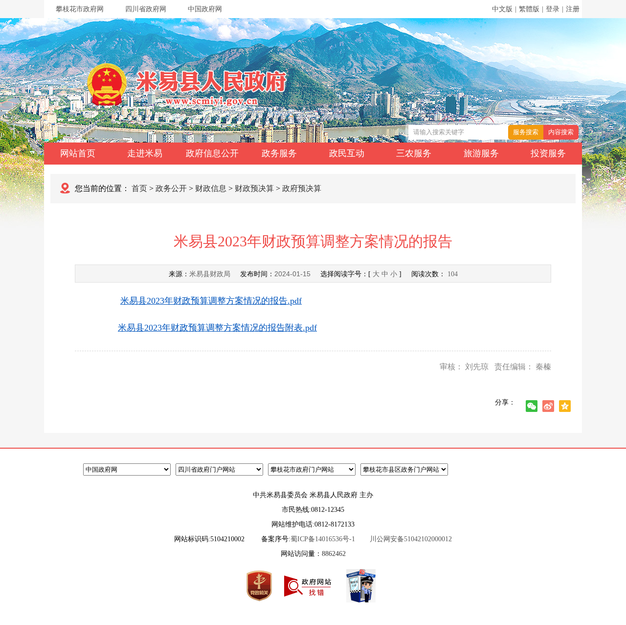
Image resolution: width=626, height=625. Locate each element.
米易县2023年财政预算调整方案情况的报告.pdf (211, 301)
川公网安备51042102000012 (411, 539)
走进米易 (144, 153)
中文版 (502, 9)
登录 (552, 9)
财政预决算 (254, 188)
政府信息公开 (212, 153)
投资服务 (548, 153)
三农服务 (413, 153)
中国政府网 (205, 9)
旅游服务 (481, 153)
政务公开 (171, 188)
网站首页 (77, 153)
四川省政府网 (145, 9)
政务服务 (279, 153)
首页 (139, 188)
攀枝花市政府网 (80, 9)
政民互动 (346, 153)
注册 (573, 9)
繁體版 (529, 9)
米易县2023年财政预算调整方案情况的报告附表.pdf (217, 328)
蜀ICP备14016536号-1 (323, 539)
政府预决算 (301, 188)
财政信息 (210, 188)
